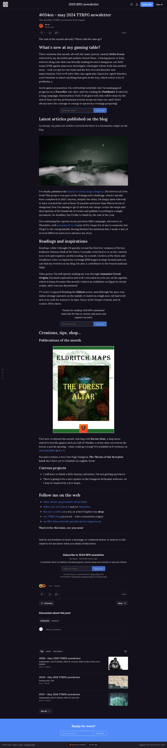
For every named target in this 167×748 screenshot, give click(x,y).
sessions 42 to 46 (67, 225)
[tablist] (49, 620)
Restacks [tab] (55, 621)
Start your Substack (79, 745)
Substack (142, 745)
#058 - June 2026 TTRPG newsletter (60, 658)
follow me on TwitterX (56, 506)
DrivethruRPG (47, 450)
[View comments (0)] (50, 32)
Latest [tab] (48, 651)
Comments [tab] (44, 621)
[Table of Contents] (2, 374)
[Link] (36, 47)
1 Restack (56, 586)
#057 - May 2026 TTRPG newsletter (59, 694)
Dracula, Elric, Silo (46, 680)
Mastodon (84, 506)
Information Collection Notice (83, 577)
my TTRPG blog (52, 516)
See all (44, 711)
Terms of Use (95, 574)
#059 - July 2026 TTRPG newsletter (59, 677)
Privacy (14, 745)
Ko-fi (62, 450)
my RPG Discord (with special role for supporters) (72, 521)
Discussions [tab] (57, 651)
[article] (83, 664)
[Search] (131, 4)
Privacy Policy (102, 577)
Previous (48, 603)
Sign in (159, 4)
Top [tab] (41, 651)
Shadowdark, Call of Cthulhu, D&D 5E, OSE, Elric (59, 697)
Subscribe (146, 4)
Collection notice (29, 745)
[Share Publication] (136, 4)
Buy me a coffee (52, 511)
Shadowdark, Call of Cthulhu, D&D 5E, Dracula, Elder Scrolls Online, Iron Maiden (69, 662)
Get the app (93, 745)
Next (120, 603)
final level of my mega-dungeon (85, 191)
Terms (20, 745)
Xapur (47, 25)
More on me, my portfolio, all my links (65, 501)
